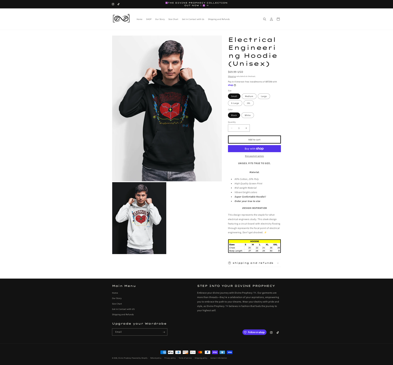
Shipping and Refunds (123, 314)
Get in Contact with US (123, 309)
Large (264, 96)
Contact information (218, 358)
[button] (264, 19)
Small (234, 96)
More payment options (254, 156)
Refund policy (155, 358)
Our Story (116, 298)
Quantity (232, 122)
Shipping (232, 76)
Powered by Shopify (140, 358)
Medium (249, 96)
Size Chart (117, 303)
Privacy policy (170, 358)
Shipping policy (201, 358)
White (248, 115)
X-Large (235, 103)
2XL (249, 103)
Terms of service (185, 358)
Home (115, 292)
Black (234, 115)
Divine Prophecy (124, 358)
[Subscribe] (163, 332)
